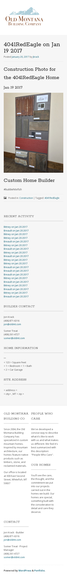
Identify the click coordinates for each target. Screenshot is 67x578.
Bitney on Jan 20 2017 (15, 226)
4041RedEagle (51, 198)
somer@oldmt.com (14, 338)
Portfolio (39, 570)
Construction (26, 198)
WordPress (24, 570)
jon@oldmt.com (12, 324)
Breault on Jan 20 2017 (16, 230)
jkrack (36, 56)
